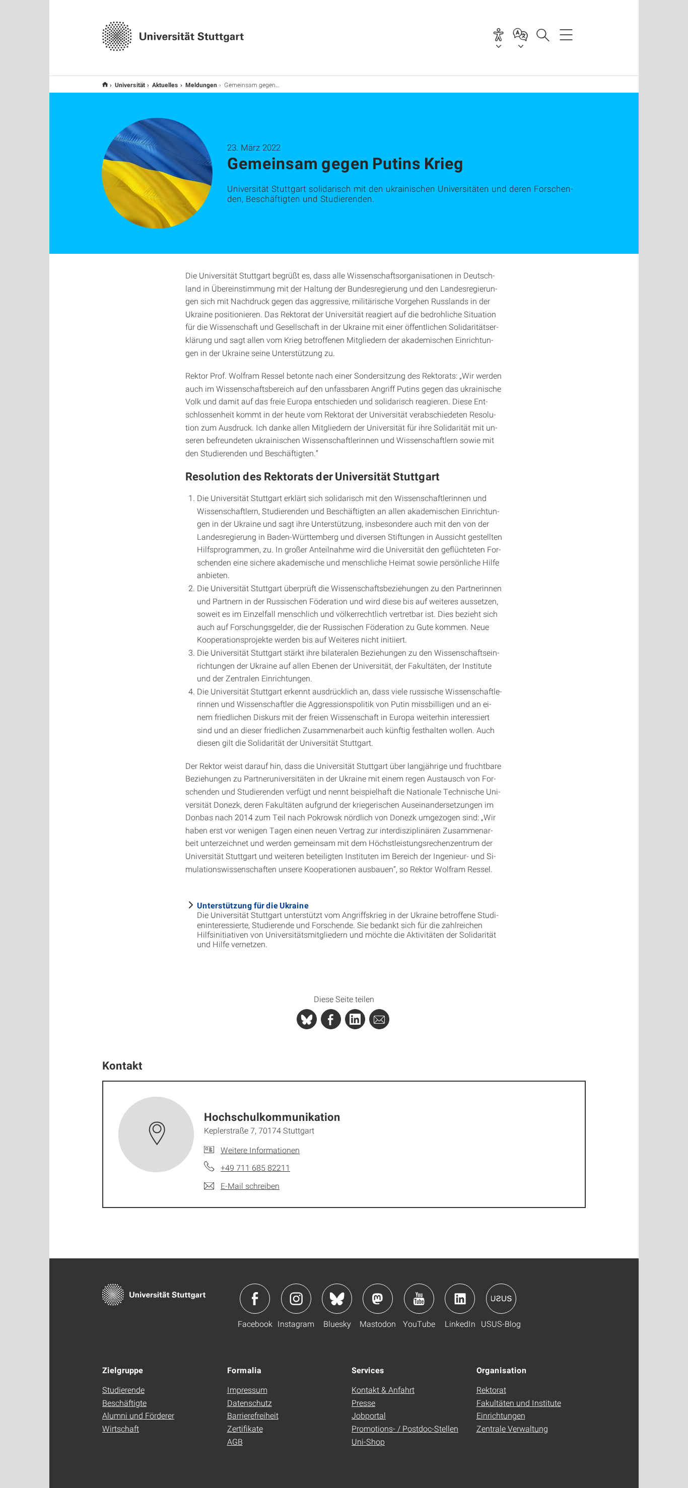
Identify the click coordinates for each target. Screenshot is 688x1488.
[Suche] (542, 34)
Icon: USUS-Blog (501, 1299)
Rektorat (491, 1389)
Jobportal (369, 1415)
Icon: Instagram (296, 1299)
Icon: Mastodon (378, 1299)
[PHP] (331, 1019)
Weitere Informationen (260, 1150)
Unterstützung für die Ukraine (253, 905)
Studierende (123, 1389)
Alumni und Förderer (138, 1415)
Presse (363, 1402)
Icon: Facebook (255, 1299)
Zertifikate (245, 1428)
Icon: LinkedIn (460, 1299)
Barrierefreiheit (253, 1415)
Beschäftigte (124, 1402)
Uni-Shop (368, 1441)
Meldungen (201, 85)
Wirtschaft (120, 1428)
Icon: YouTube (419, 1299)
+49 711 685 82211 (255, 1167)
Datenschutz (249, 1402)
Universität (130, 85)
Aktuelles (165, 85)
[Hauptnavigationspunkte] (566, 34)
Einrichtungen (500, 1415)
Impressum (247, 1389)
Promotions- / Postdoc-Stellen (405, 1428)
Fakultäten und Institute (518, 1402)
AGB (235, 1441)
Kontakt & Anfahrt (383, 1389)
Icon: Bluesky (337, 1299)
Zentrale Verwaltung (512, 1428)
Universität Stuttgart (105, 84)
